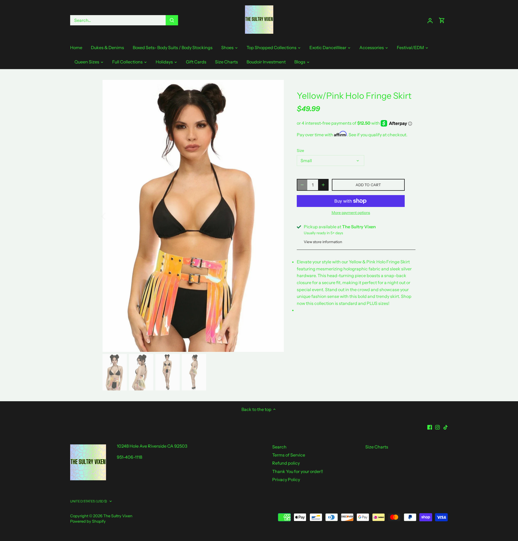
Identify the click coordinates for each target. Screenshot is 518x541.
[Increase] (323, 184)
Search (279, 447)
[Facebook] (429, 427)
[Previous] (110, 216)
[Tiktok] (445, 427)
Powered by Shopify (88, 521)
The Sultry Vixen (117, 515)
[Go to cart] (442, 20)
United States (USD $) (88, 501)
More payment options (351, 213)
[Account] (430, 20)
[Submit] (172, 20)
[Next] (275, 216)
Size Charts (376, 447)
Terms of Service (288, 455)
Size (300, 150)
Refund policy (286, 463)
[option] (193, 216)
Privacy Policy (286, 479)
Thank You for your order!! (297, 471)
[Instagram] (437, 427)
